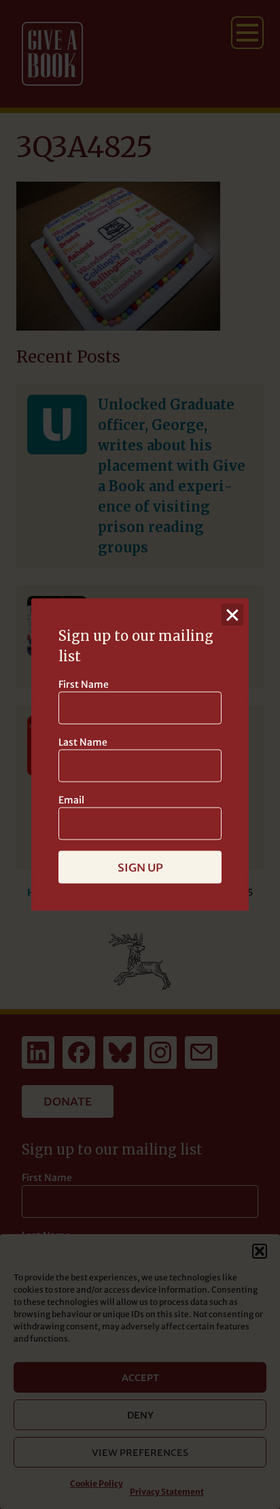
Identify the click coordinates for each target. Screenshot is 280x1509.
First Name (83, 684)
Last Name (82, 742)
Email (71, 800)
